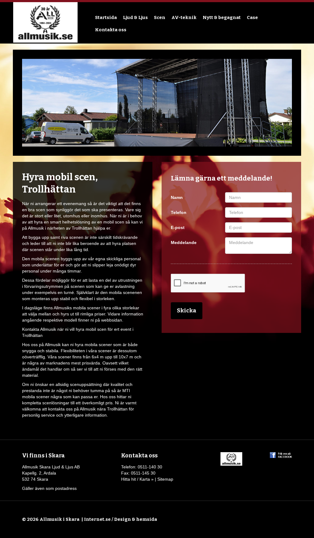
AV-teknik (184, 17)
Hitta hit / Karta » (137, 479)
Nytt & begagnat (222, 17)
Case (252, 17)
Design (122, 519)
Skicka (186, 310)
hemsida (146, 519)
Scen (159, 17)
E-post (178, 227)
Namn (177, 197)
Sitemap (165, 479)
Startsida (106, 17)
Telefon (178, 212)
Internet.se (97, 519)
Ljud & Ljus (135, 17)
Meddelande (184, 242)
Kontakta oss (110, 29)
